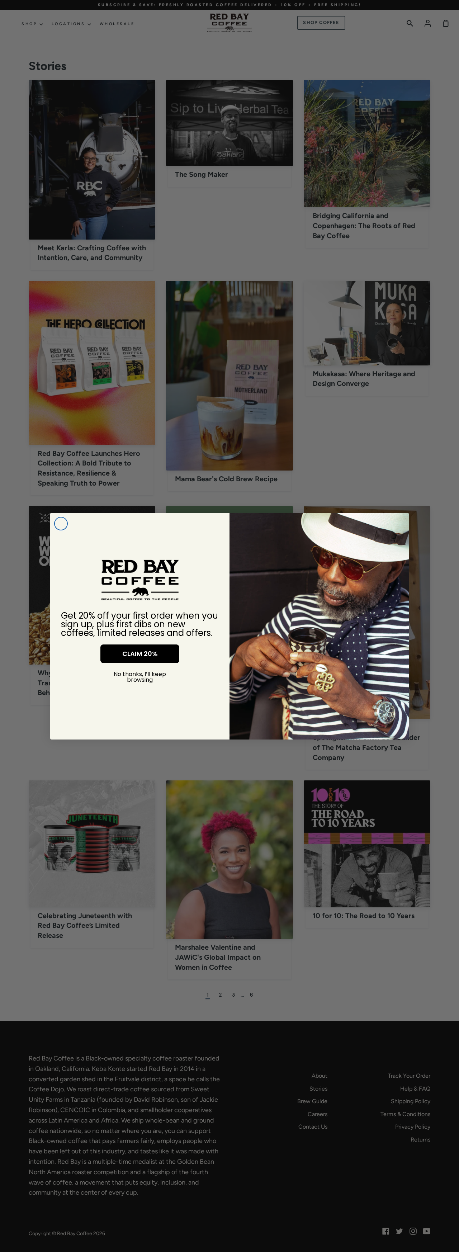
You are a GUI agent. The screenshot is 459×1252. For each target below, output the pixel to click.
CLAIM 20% (140, 653)
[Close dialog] (61, 523)
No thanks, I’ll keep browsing (140, 677)
